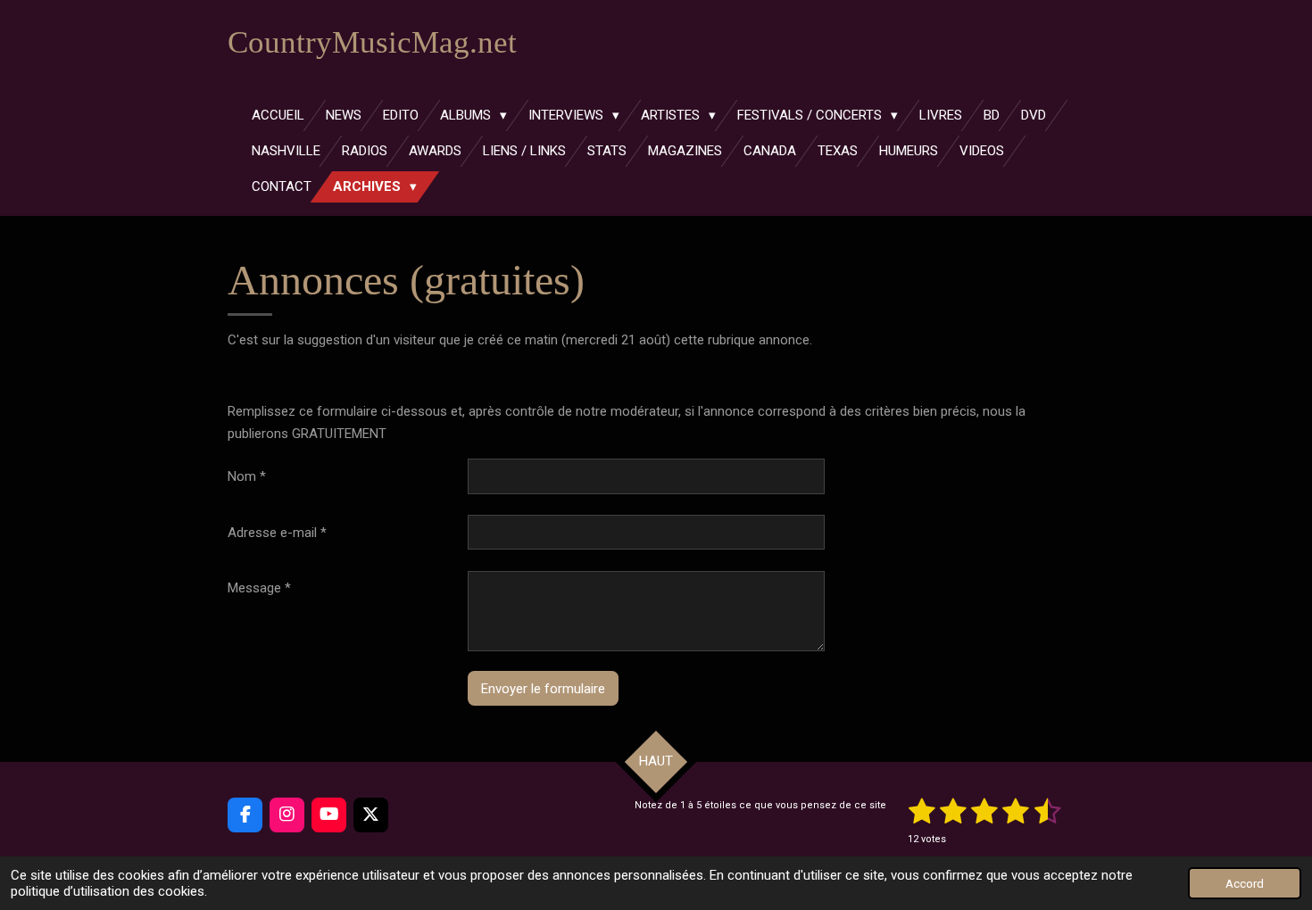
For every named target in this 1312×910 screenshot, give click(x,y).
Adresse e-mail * (277, 533)
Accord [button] (1244, 883)
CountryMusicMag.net (372, 42)
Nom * (247, 476)
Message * (259, 588)
